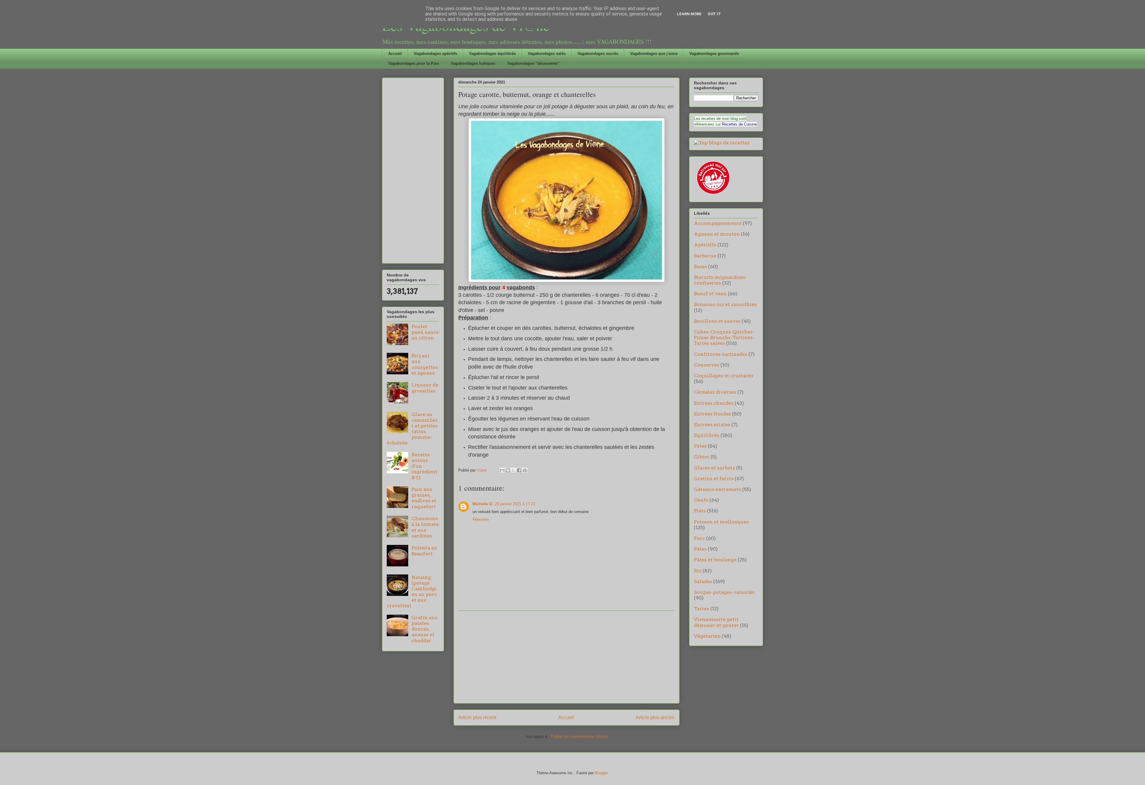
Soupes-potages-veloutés (724, 592)
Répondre (481, 519)
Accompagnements (718, 223)
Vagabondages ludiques (473, 63)
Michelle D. (483, 504)
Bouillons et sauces (717, 321)
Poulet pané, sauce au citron (425, 332)
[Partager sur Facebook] (519, 470)
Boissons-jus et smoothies (725, 304)
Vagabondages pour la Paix (413, 63)
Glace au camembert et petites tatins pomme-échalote (412, 429)
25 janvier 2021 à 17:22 (515, 504)
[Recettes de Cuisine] (712, 194)
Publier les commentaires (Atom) (579, 736)
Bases (700, 266)
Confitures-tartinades (720, 354)
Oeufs (701, 500)
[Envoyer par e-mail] (502, 470)
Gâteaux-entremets (717, 489)
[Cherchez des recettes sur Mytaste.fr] (722, 143)
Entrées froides (712, 414)
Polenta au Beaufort (424, 550)
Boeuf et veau (710, 293)
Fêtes (700, 446)
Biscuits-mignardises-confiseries (720, 280)
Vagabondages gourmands (714, 53)
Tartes (701, 608)
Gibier (701, 457)
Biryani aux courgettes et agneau (424, 364)
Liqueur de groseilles (424, 387)
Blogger (601, 773)
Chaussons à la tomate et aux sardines (425, 527)
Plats (700, 511)
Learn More (689, 14)
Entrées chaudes (714, 403)
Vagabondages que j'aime (653, 53)
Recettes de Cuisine (739, 124)
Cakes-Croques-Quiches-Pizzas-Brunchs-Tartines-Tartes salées (724, 337)
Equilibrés (706, 435)
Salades (703, 581)
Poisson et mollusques (721, 522)
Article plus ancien (655, 717)
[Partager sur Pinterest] (525, 470)
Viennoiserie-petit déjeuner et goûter (716, 622)
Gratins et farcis (714, 478)
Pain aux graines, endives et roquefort (423, 497)
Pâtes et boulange (715, 560)
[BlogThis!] (508, 470)
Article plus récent (477, 717)
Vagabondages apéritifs (435, 53)
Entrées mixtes (712, 424)
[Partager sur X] (513, 470)
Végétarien (707, 636)
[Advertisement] (566, 657)
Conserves (706, 365)
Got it (714, 14)
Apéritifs (705, 245)
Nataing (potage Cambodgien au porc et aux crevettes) (412, 591)
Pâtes (700, 549)
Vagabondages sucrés (598, 53)
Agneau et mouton (717, 234)
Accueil (395, 53)
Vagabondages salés (547, 53)
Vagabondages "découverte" (533, 63)
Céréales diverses (715, 392)
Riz (697, 571)
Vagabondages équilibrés (492, 53)
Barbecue (705, 256)
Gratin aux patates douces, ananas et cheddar (424, 629)
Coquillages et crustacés (723, 375)
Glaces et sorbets (714, 468)
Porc (699, 538)
